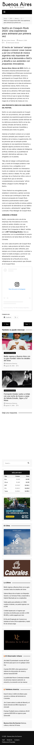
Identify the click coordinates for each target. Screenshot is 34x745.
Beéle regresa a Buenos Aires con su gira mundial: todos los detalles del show (17, 358)
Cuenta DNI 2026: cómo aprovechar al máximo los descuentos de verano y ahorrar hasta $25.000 (15, 671)
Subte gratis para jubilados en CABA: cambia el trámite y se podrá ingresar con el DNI (16, 604)
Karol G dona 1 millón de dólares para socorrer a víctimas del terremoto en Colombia (15, 696)
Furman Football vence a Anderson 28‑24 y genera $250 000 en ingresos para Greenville (16, 713)
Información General (13, 42)
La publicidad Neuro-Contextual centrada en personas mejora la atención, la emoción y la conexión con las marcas (16, 680)
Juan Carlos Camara (9, 40)
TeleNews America (12, 689)
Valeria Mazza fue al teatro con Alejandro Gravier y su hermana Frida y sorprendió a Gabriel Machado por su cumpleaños (17, 596)
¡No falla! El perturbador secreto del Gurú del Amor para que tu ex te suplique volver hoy (17, 663)
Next (26, 324)
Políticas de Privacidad (8, 742)
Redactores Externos (11, 363)
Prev (7, 324)
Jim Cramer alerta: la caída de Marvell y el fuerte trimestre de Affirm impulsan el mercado (17, 705)
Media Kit (9, 740)
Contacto (16, 740)
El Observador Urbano (13, 656)
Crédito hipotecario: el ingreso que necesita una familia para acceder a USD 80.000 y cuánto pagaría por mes (16, 613)
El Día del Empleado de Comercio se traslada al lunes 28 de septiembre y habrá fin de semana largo (17, 621)
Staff (3, 740)
